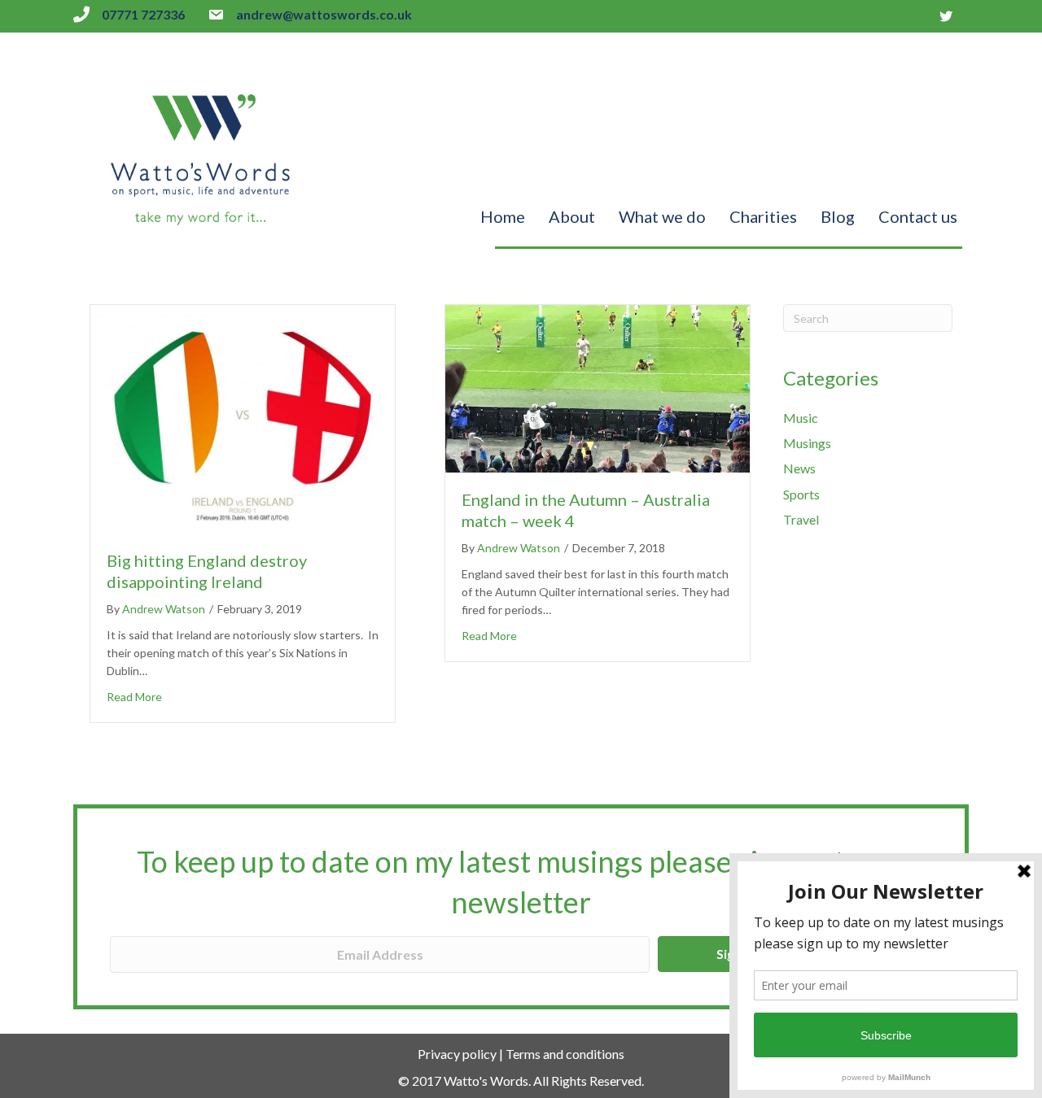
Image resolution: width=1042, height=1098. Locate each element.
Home (502, 216)
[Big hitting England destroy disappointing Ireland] (242, 417)
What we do (662, 216)
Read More (134, 697)
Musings (807, 443)
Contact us (917, 216)
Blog (838, 216)
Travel (801, 519)
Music (800, 417)
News (799, 468)
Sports (801, 494)
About (572, 216)
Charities (763, 216)
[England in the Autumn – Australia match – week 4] (597, 386)
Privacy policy (457, 1053)
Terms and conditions (565, 1053)
